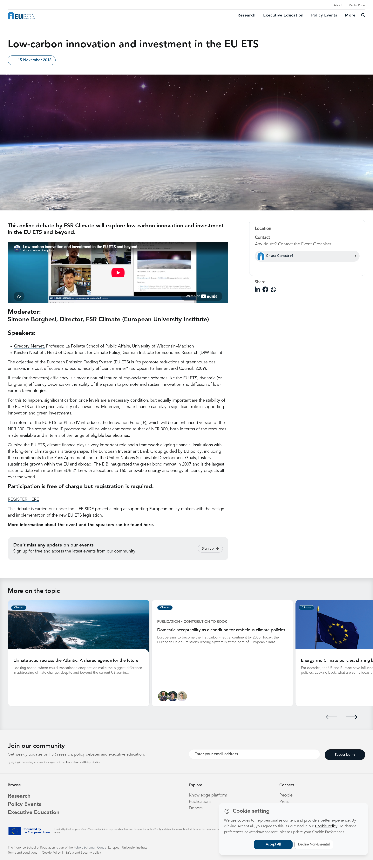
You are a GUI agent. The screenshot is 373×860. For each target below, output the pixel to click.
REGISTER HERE (23, 499)
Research (246, 15)
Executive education (283, 15)
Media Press (357, 5)
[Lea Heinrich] (182, 696)
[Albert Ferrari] (172, 696)
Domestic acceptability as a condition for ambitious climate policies (221, 630)
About (338, 5)
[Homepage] (21, 15)
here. (149, 525)
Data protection (92, 762)
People (286, 795)
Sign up (208, 548)
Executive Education (33, 812)
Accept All (273, 844)
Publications (200, 802)
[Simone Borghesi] (163, 696)
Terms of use (73, 762)
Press (284, 802)
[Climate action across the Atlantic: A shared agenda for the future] (78, 626)
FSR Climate (103, 320)
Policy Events (324, 15)
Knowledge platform (208, 795)
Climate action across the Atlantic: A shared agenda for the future (75, 660)
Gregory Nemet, (29, 346)
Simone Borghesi (32, 320)
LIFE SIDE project (91, 509)
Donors (195, 808)
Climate (19, 607)
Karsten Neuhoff (29, 353)
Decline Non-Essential (314, 844)
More (350, 15)
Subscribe (342, 755)
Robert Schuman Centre (90, 847)
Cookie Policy (51, 852)
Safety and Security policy (83, 852)
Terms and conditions (22, 852)
